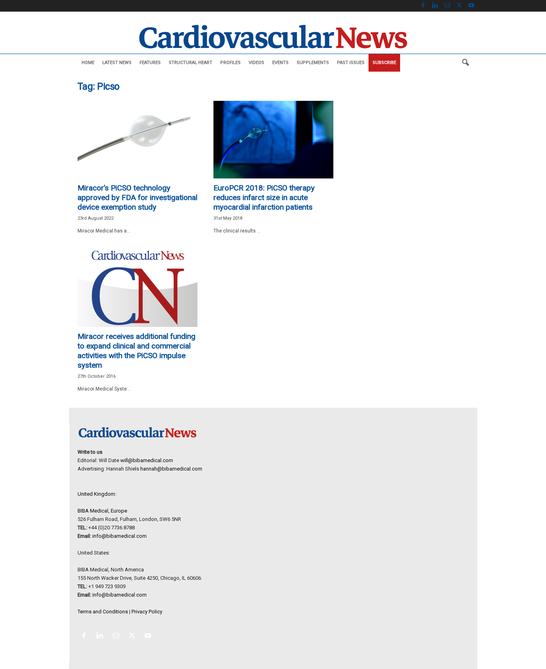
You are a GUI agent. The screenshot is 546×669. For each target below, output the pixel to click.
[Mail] (447, 6)
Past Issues (351, 62)
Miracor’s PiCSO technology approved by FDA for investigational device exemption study (137, 197)
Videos (256, 62)
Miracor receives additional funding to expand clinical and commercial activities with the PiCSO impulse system (136, 351)
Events (280, 62)
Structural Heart (190, 62)
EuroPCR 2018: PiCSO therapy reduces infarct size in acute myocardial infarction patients (264, 197)
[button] (465, 63)
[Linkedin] (435, 6)
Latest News (117, 62)
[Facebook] (423, 6)
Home (88, 62)
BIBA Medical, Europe (102, 511)
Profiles (230, 62)
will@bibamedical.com (146, 460)
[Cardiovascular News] (273, 37)
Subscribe (384, 62)
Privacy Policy (147, 612)
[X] (459, 6)
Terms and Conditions (103, 612)
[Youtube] (471, 6)
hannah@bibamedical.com (171, 469)
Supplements (313, 62)
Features (150, 62)
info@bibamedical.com (119, 536)
